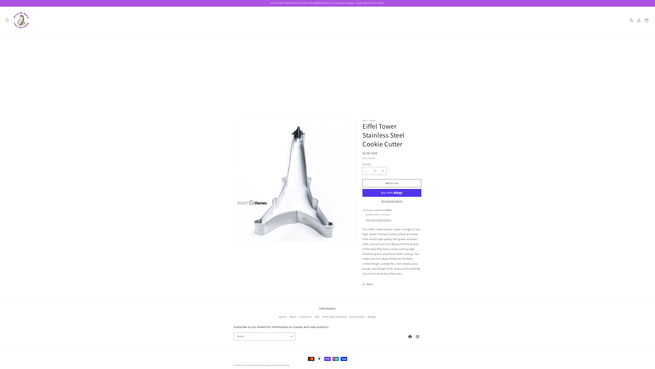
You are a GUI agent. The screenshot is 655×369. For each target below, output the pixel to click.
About (292, 316)
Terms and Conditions (334, 316)
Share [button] (369, 284)
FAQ (317, 316)
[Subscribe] (291, 336)
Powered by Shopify (280, 365)
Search (282, 316)
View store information (378, 219)
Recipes (372, 316)
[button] (7, 20)
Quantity (366, 164)
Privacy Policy (357, 316)
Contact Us (306, 316)
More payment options (391, 201)
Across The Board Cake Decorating (256, 365)
